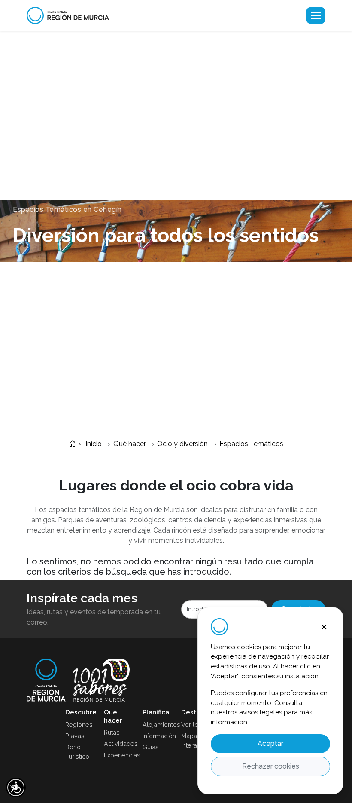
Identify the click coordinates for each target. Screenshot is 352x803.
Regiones (79, 724)
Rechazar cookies (270, 766)
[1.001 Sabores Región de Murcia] (101, 680)
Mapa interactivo (195, 740)
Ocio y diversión (182, 444)
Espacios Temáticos (251, 444)
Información (157, 735)
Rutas (112, 732)
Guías (151, 747)
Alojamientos (157, 724)
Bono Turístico (77, 751)
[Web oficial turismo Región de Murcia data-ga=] (46, 680)
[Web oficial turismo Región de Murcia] (71, 15)
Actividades (118, 743)
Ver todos (195, 724)
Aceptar (270, 743)
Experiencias (118, 755)
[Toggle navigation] (315, 15)
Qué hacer (129, 444)
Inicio (93, 444)
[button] (16, 787)
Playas (75, 735)
